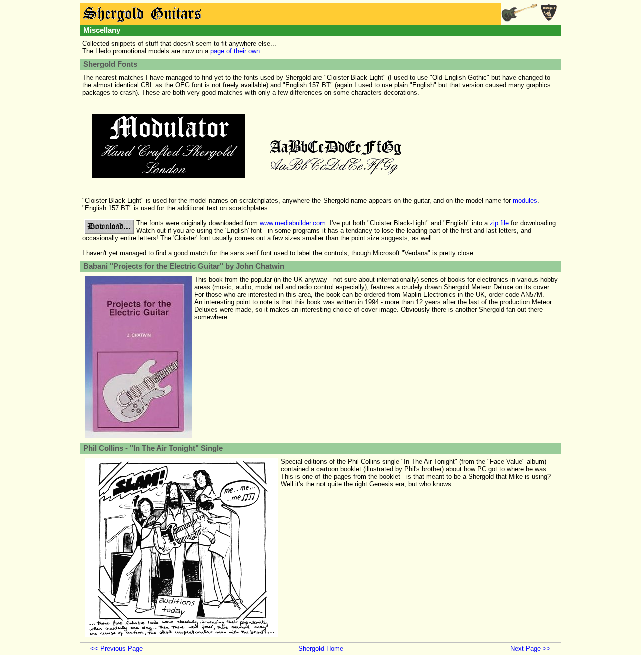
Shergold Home (320, 648)
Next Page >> (530, 648)
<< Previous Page (116, 648)
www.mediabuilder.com (293, 223)
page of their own (235, 51)
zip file (499, 223)
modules (525, 200)
